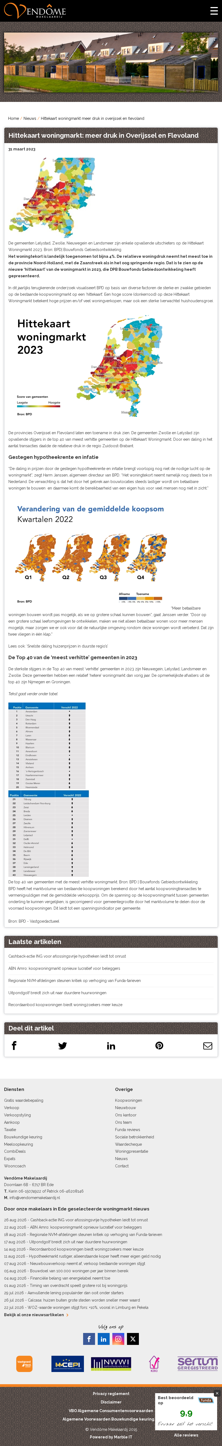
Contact (122, 1166)
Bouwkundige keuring (23, 1137)
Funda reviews (127, 1130)
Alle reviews (186, 1435)
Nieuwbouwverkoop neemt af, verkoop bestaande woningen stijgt (87, 1263)
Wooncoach (15, 1166)
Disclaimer (111, 1402)
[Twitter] (62, 1045)
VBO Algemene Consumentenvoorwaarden (111, 1411)
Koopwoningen (128, 1100)
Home (13, 118)
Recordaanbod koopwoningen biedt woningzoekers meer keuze (65, 1005)
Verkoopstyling (17, 1115)
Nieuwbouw (125, 1108)
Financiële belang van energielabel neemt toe (70, 1278)
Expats (9, 1159)
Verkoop (11, 1108)
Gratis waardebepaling (23, 1100)
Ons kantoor (125, 1115)
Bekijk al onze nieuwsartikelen (34, 1315)
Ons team (123, 1122)
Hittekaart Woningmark (150, 439)
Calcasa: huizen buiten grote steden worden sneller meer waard (84, 1300)
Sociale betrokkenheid (134, 1137)
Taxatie (10, 1130)
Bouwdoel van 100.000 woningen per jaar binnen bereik (79, 1271)
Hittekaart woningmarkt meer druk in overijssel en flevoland (92, 118)
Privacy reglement (111, 1394)
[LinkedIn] (111, 1045)
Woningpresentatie (131, 1151)
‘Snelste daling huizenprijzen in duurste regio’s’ (67, 646)
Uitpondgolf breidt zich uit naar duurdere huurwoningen (57, 993)
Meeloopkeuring (18, 1144)
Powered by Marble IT (111, 1437)
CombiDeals (15, 1151)
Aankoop (12, 1122)
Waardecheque (128, 1144)
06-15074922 (29, 1191)
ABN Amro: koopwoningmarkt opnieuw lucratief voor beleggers (64, 968)
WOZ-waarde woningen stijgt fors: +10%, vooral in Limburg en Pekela (88, 1307)
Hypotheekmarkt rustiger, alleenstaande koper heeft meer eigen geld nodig (95, 1256)
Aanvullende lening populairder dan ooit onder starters (76, 1293)
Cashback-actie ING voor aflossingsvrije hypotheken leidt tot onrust (67, 956)
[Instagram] (118, 1339)
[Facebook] (14, 1045)
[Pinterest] (159, 1045)
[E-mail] (208, 1045)
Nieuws (30, 118)
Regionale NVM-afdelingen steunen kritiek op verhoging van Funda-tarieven (74, 980)
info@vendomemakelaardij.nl (34, 1198)
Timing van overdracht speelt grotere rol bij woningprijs (79, 1285)
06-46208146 (71, 1191)
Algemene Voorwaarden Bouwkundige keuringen (111, 1419)
